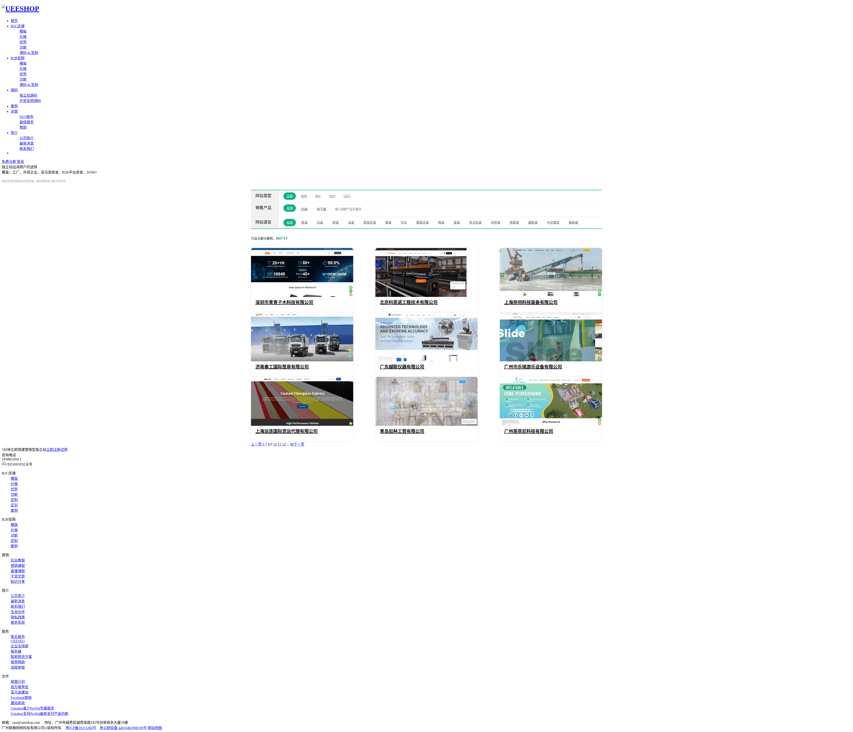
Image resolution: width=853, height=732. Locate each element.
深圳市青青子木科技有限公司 (284, 302)
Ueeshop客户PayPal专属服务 (32, 708)
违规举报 (18, 667)
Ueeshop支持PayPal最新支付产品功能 (39, 714)
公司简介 (27, 138)
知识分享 (18, 582)
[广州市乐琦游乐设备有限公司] (551, 360)
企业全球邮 (19, 646)
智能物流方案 (21, 657)
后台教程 (18, 560)
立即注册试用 (57, 450)
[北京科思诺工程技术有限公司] (426, 296)
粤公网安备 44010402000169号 (123, 728)
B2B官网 (17, 58)
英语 (304, 222)
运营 (14, 111)
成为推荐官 (19, 687)
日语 (320, 222)
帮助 (23, 127)
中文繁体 (553, 222)
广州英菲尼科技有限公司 (528, 431)
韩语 (441, 222)
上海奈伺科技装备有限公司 (531, 302)
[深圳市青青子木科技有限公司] (302, 296)
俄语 (388, 222)
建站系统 (18, 703)
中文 (404, 222)
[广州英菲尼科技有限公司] (551, 424)
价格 (23, 37)
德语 (335, 222)
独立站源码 (28, 95)
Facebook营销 (21, 698)
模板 (23, 31)
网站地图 (155, 728)
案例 (14, 106)
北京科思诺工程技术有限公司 (409, 302)
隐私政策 (18, 617)
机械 (304, 209)
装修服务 (27, 122)
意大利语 (475, 222)
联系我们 (27, 149)
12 (284, 444)
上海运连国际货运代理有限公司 (286, 431)
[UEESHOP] (20, 9)
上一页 (256, 444)
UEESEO (18, 641)
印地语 (495, 222)
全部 (290, 196)
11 (279, 444)
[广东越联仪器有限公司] (426, 360)
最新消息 (27, 143)
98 (292, 444)
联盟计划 (18, 682)
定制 (14, 500)
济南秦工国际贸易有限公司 (282, 366)
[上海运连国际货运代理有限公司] (302, 424)
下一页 (299, 444)
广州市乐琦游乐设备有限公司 (533, 366)
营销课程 (18, 566)
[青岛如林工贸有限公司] (426, 424)
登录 (20, 162)
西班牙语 (369, 222)
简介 (14, 133)
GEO (347, 196)
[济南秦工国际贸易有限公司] (302, 360)
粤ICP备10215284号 (81, 728)
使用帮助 (18, 662)
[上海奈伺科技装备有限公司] (551, 296)
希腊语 (514, 222)
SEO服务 (27, 117)
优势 (23, 42)
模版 (14, 478)
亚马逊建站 (19, 692)
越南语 (533, 222)
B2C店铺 (17, 26)
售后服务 (18, 637)
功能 (23, 47)
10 (275, 444)
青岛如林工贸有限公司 (402, 431)
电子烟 (321, 209)
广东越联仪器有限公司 (402, 366)
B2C (318, 196)
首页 (14, 21)
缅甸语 (573, 222)
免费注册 (9, 162)
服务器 (16, 651)
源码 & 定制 (29, 53)
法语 (351, 222)
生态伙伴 (18, 612)
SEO (332, 196)
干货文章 (18, 576)
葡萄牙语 (422, 222)
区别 (14, 505)
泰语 (457, 222)
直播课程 (18, 571)
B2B (304, 196)
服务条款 (18, 622)
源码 (14, 90)
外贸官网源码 (30, 101)
